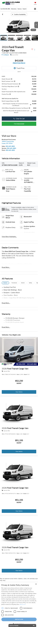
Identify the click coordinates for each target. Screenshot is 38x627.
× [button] (36, 584)
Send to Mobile (13, 625)
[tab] (5, 283)
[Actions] (34, 49)
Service (20, 9)
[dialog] (19, 604)
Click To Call (20, 119)
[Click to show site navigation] (35, 9)
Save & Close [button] (19, 619)
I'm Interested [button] (19, 124)
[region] (19, 94)
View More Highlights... (9, 236)
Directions (14, 9)
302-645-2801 (10, 146)
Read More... (6, 267)
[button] (5, 9)
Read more (23, 604)
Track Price (20, 68)
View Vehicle (19, 392)
